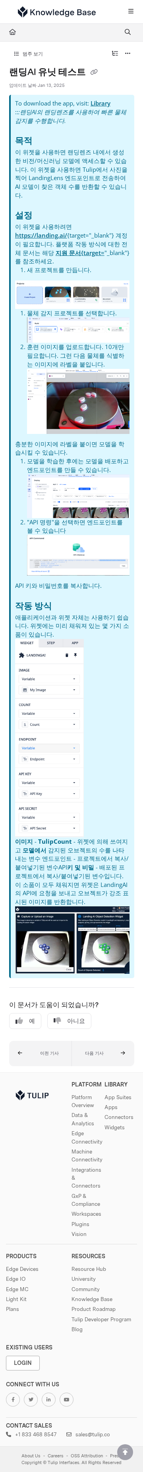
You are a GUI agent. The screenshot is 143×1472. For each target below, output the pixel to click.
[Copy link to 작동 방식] (64, 606)
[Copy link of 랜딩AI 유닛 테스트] (94, 72)
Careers (56, 1456)
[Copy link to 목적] (45, 141)
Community (86, 1289)
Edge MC (17, 1289)
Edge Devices (22, 1269)
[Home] (57, 11)
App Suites (117, 1097)
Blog (77, 1329)
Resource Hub (89, 1269)
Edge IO (15, 1279)
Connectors (118, 1117)
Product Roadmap (94, 1309)
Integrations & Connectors (86, 1178)
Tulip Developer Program (101, 1319)
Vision (79, 1234)
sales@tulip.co (92, 1434)
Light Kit (16, 1299)
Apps (111, 1107)
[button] (40, 1053)
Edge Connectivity (87, 1137)
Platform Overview (83, 1101)
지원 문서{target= (80, 253)
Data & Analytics (83, 1119)
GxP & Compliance (86, 1200)
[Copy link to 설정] (45, 216)
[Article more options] (128, 54)
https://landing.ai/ (41, 235)
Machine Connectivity (87, 1155)
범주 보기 (32, 54)
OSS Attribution (87, 1456)
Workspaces (86, 1214)
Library (100, 103)
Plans (12, 1309)
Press (116, 1456)
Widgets (114, 1127)
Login (23, 1362)
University (84, 1279)
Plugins (80, 1224)
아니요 (76, 1021)
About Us (31, 1456)
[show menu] (130, 12)
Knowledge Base (92, 1299)
